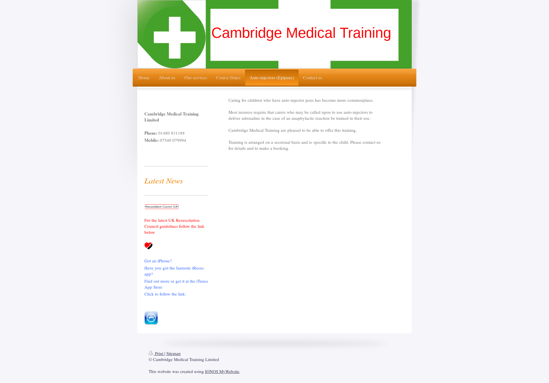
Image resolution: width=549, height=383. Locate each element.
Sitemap (173, 353)
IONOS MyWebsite (222, 371)
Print (159, 353)
